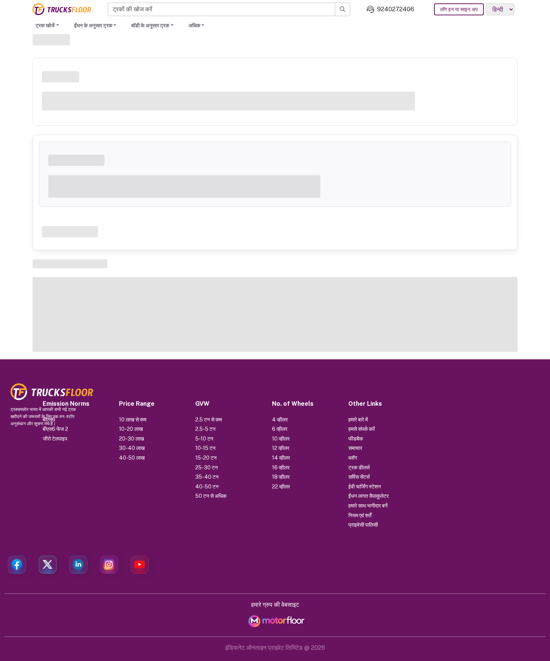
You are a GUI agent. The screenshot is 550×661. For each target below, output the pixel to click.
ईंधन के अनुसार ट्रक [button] (93, 25)
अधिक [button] (194, 25)
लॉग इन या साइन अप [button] (459, 9)
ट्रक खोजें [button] (45, 25)
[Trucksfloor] (62, 9)
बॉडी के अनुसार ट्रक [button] (150, 25)
